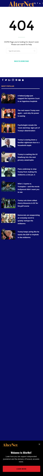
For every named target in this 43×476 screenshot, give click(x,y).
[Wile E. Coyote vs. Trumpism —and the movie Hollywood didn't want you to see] (8, 186)
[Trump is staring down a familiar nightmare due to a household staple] (8, 143)
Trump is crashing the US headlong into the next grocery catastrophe (27, 157)
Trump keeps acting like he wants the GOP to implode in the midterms (28, 234)
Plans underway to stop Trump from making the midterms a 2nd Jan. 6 (27, 172)
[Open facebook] (37, 3)
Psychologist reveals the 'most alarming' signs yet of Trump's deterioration (29, 128)
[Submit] (34, 51)
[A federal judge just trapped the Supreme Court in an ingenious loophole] (8, 98)
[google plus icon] (9, 80)
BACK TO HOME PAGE (21, 61)
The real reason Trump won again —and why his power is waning (28, 113)
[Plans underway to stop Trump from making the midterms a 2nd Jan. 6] (8, 172)
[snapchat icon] (23, 80)
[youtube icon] (19, 80)
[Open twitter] (37, 9)
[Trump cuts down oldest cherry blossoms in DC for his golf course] (8, 203)
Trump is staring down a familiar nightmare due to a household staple (28, 142)
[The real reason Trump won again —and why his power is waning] (8, 113)
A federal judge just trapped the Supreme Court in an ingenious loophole (29, 98)
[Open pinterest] (16, 80)
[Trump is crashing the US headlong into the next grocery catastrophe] (8, 157)
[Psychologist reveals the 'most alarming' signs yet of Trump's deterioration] (8, 128)
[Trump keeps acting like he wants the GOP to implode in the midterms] (8, 234)
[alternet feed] (39, 6)
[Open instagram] (12, 80)
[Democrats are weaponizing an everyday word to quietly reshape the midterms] (8, 218)
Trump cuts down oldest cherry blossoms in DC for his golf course (28, 203)
